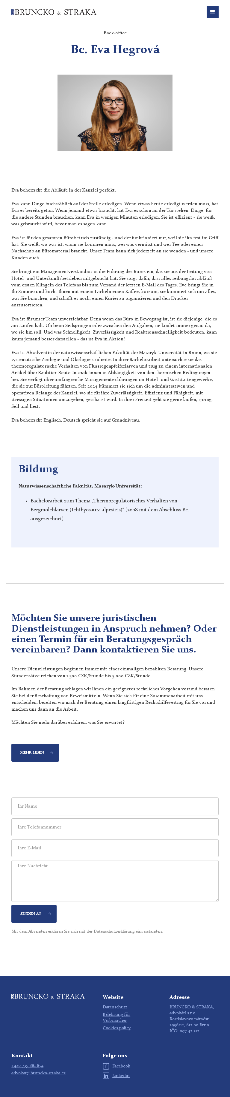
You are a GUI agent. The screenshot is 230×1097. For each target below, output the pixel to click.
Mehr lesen (32, 753)
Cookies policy (117, 1028)
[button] (213, 12)
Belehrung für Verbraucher (116, 1018)
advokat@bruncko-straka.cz (38, 1073)
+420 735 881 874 (27, 1066)
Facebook (121, 1066)
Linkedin (121, 1076)
